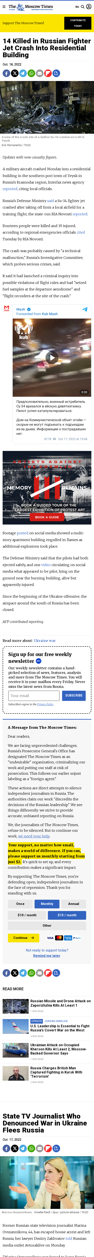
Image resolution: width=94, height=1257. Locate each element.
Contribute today (78, 23)
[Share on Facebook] (6, 73)
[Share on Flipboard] (48, 73)
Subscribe (74, 695)
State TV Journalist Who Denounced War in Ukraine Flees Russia (45, 1123)
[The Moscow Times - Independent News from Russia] (30, 7)
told (69, 1238)
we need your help (33, 836)
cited (81, 232)
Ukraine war (45, 640)
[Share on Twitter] (15, 73)
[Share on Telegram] (23, 73)
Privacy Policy (45, 704)
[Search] (82, 7)
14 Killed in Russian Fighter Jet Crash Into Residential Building (47, 48)
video (46, 565)
